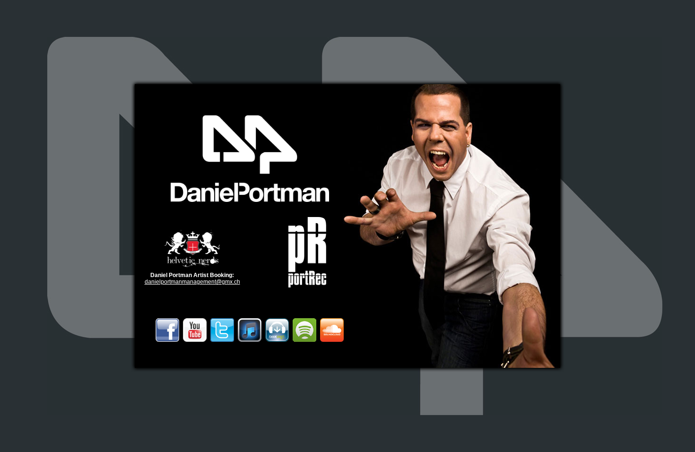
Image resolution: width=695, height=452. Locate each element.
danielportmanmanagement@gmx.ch (192, 281)
